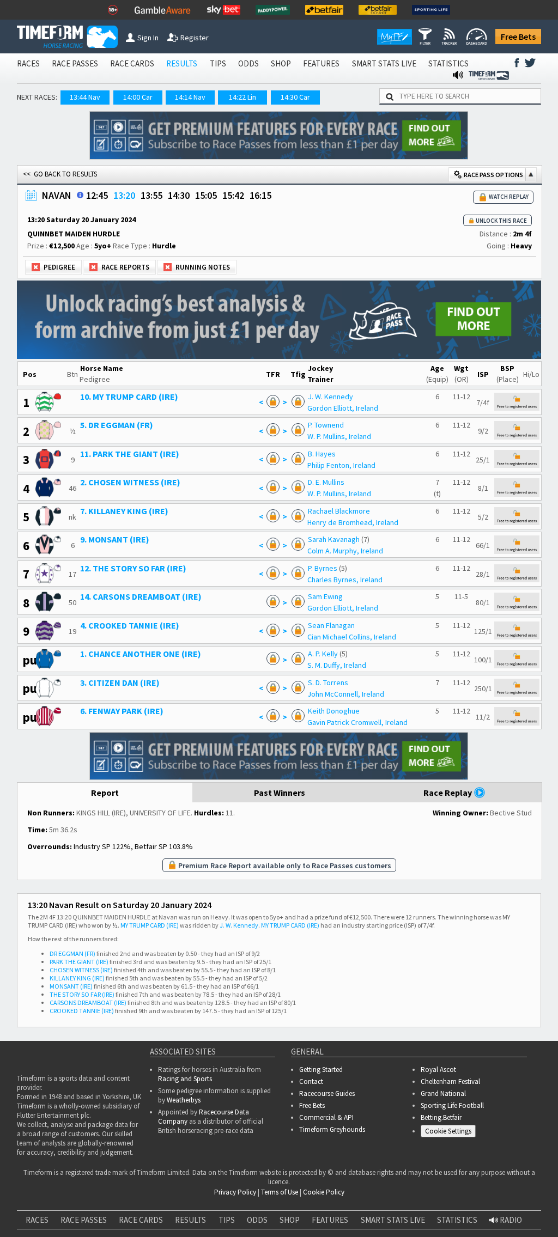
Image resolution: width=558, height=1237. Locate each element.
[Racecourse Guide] (80, 195)
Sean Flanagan (331, 625)
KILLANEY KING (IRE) (77, 978)
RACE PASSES (75, 63)
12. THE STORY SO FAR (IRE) (133, 568)
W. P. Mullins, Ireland (339, 436)
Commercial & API (326, 1117)
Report (105, 792)
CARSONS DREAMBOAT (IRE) (88, 1002)
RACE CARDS (132, 63)
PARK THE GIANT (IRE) (79, 962)
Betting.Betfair (441, 1117)
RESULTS (181, 63)
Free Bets (518, 36)
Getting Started (321, 1069)
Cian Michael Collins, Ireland (351, 637)
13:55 (151, 195)
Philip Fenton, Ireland (341, 465)
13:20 (124, 195)
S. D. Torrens (328, 682)
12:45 (97, 195)
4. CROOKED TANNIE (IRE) (129, 625)
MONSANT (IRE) (71, 986)
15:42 (233, 195)
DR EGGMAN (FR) (72, 953)
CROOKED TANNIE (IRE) (82, 1011)
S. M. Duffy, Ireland (336, 665)
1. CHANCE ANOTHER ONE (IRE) (140, 653)
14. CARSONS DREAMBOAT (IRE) (141, 596)
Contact (311, 1081)
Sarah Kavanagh (334, 539)
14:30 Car (295, 97)
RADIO (510, 1220)
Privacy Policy (235, 1192)
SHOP (281, 63)
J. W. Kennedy (330, 396)
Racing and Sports (185, 1078)
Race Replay (448, 792)
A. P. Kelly (323, 654)
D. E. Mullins (326, 482)
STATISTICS (448, 63)
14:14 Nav (190, 97)
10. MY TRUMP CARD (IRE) (129, 396)
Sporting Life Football (452, 1105)
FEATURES (321, 63)
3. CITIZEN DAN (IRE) (120, 682)
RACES (28, 63)
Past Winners (279, 792)
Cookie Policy (323, 1192)
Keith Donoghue (334, 711)
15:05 (206, 195)
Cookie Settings (448, 1131)
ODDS (248, 63)
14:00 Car (138, 97)
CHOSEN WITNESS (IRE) (81, 970)
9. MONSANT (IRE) (114, 539)
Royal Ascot (438, 1069)
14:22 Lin (242, 97)
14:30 (179, 195)
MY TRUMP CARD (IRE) (149, 925)
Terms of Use (279, 1192)
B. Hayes (322, 454)
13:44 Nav (85, 97)
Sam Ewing (325, 596)
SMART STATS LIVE (384, 63)
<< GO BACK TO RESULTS (60, 174)
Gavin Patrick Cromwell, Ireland (357, 722)
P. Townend (326, 425)
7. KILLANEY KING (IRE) (124, 510)
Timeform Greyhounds (332, 1129)
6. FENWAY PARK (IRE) (121, 710)
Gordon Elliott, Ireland (342, 408)
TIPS (218, 63)
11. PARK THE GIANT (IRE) (129, 453)
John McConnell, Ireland (345, 694)
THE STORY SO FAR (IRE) (82, 994)
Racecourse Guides (327, 1093)
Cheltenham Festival (450, 1081)
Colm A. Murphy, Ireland (345, 551)
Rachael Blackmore (339, 511)
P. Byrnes (322, 568)
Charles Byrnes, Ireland (345, 579)
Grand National (443, 1093)
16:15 (260, 195)
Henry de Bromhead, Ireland (352, 522)
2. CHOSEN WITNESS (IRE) (130, 482)
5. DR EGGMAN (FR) (116, 424)
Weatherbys (184, 1100)
